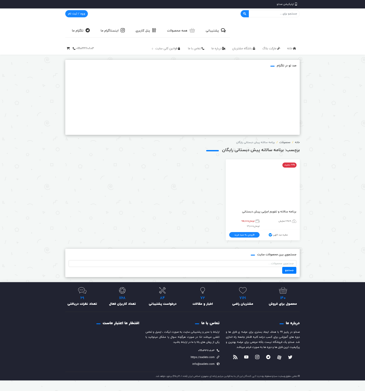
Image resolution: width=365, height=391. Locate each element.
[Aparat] (279, 357)
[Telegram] (268, 357)
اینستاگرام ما (109, 31)
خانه (289, 48)
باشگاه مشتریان (242, 48)
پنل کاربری (143, 31)
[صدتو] (268, 30)
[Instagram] (257, 357)
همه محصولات (177, 31)
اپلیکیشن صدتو (285, 4)
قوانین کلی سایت (166, 48)
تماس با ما (194, 48)
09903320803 (85, 48)
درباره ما (216, 48)
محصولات (284, 142)
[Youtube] (246, 357)
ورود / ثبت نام (76, 14)
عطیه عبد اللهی (280, 235)
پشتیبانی (212, 31)
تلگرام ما (77, 31)
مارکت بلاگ (269, 48)
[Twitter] (290, 357)
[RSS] (235, 357)
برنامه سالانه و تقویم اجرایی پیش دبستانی (269, 212)
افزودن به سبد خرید (244, 235)
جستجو (289, 270)
